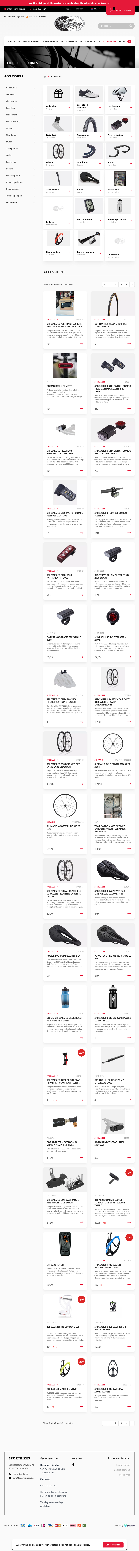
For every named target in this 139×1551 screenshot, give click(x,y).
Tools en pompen (20, 195)
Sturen (20, 141)
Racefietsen (14, 41)
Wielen (20, 128)
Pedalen (20, 168)
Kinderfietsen (92, 41)
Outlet (124, 41)
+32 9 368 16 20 (39, 9)
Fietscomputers (20, 175)
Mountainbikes (31, 41)
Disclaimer (124, 1474)
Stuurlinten (20, 135)
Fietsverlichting (20, 121)
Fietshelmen (20, 101)
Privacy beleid (123, 1465)
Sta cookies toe (113, 1544)
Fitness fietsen (74, 41)
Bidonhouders (20, 189)
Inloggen (67, 9)
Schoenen (20, 94)
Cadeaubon (20, 87)
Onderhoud (20, 202)
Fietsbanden (20, 114)
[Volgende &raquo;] (132, 284)
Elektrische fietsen (53, 41)
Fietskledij (20, 108)
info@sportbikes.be (16, 9)
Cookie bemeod (122, 1469)
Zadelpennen (20, 148)
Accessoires (109, 41)
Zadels (20, 155)
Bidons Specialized (20, 182)
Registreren (80, 9)
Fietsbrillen (20, 162)
